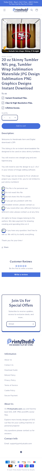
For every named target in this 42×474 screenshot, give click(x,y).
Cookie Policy (9, 390)
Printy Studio (17, 470)
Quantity (5, 113)
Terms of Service (11, 385)
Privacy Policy (10, 380)
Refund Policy (10, 375)
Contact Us (8, 365)
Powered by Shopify (28, 470)
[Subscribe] (32, 324)
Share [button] (6, 247)
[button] (4, 10)
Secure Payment (11, 395)
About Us (8, 360)
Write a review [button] (21, 275)
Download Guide (10, 370)
